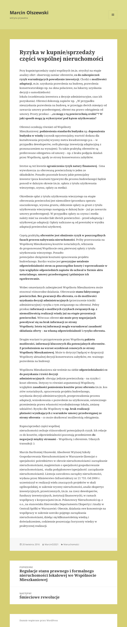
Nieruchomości (71, 544)
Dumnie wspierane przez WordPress (39, 620)
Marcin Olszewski (29, 12)
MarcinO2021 (52, 544)
